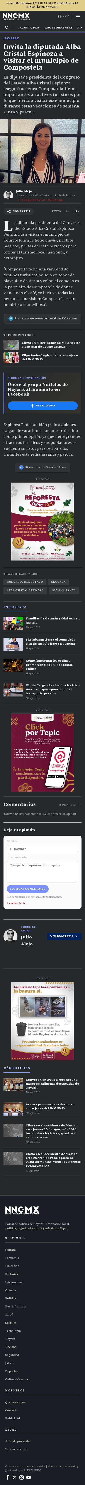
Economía (12, 1258)
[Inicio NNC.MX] (16, 16)
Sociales (10, 1323)
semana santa (64, 590)
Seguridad (12, 1355)
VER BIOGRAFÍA (62, 936)
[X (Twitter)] (14, 1477)
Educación (12, 1266)
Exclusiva (11, 1274)
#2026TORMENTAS (58, 27)
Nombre (12, 841)
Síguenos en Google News (45, 467)
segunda (58, 582)
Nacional (11, 1347)
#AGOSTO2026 (29, 27)
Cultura (10, 1250)
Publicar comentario (28, 889)
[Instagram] (21, 1477)
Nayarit (11, 38)
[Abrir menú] (78, 16)
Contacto (11, 1410)
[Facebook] (7, 1477)
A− (67, 211)
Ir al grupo (45, 405)
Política (10, 1298)
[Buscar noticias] (7, 28)
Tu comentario (17, 857)
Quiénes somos (15, 1402)
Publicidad (12, 1418)
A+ (77, 211)
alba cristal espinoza (25, 590)
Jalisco (9, 1363)
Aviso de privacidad (18, 1441)
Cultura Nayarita (16, 1379)
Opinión (10, 1290)
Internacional (14, 1282)
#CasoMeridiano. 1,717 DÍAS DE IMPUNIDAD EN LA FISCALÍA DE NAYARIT (43, 5)
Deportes (11, 1371)
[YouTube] (28, 1477)
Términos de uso (16, 1449)
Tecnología (13, 1331)
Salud (9, 1314)
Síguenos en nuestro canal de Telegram (46, 318)
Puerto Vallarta (15, 1306)
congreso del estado (25, 582)
